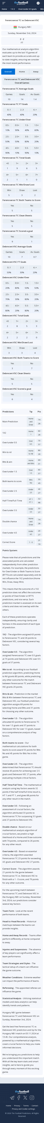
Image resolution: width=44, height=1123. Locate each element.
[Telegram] (12, 1097)
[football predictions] (4, 3)
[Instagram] (32, 1097)
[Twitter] (25, 1097)
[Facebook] (18, 1097)
